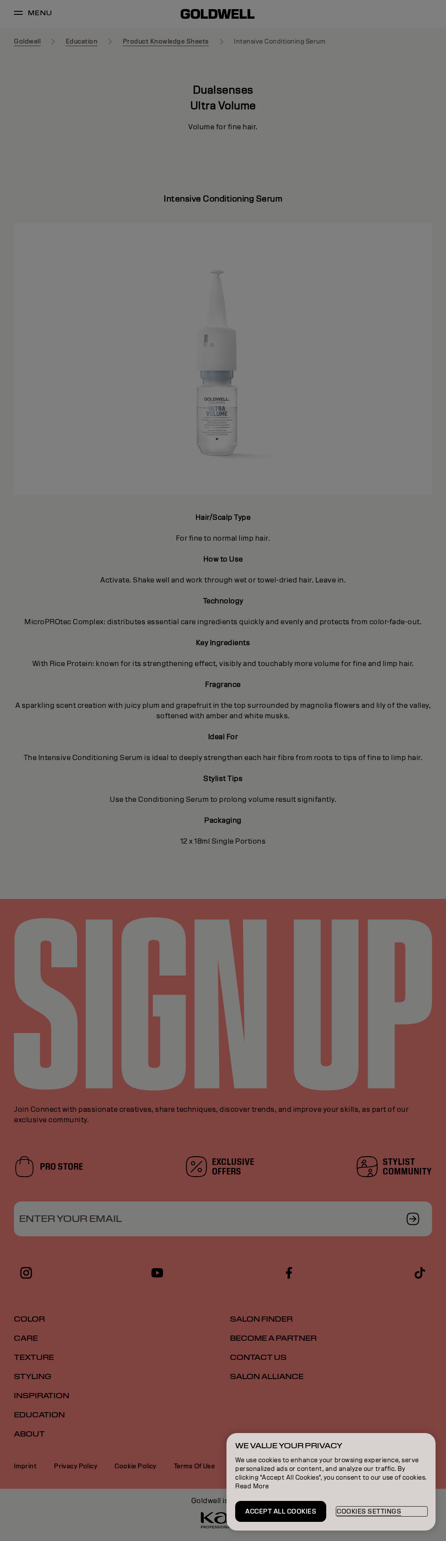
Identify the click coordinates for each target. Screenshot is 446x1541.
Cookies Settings (369, 1511)
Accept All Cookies (280, 1511)
